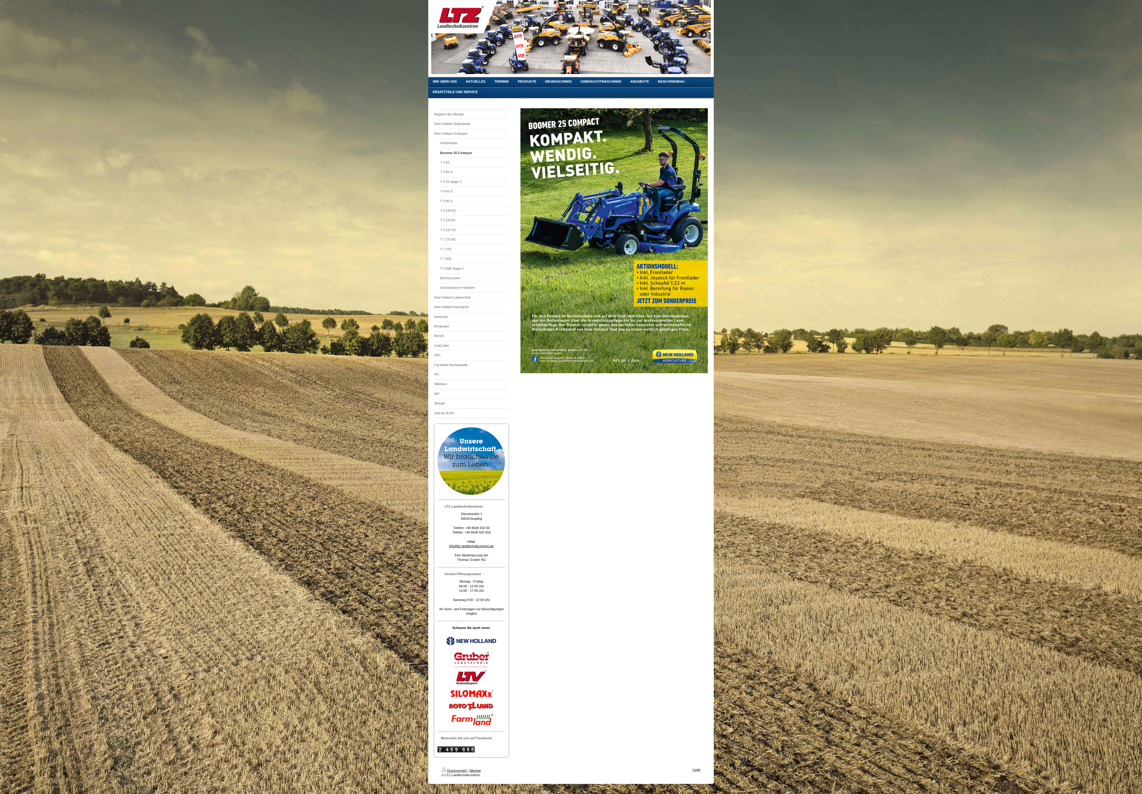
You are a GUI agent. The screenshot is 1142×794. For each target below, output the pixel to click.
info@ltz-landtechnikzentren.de (471, 546)
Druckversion (457, 770)
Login (696, 769)
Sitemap (475, 770)
